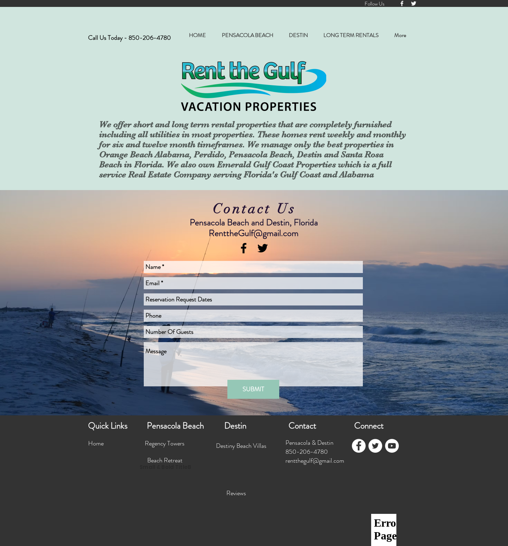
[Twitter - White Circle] (375, 446)
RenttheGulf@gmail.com (254, 233)
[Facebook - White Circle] (359, 446)
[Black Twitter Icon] (263, 248)
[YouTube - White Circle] (392, 446)
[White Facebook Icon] (401, 3)
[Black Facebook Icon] (244, 248)
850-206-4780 (150, 37)
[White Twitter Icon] (413, 3)
